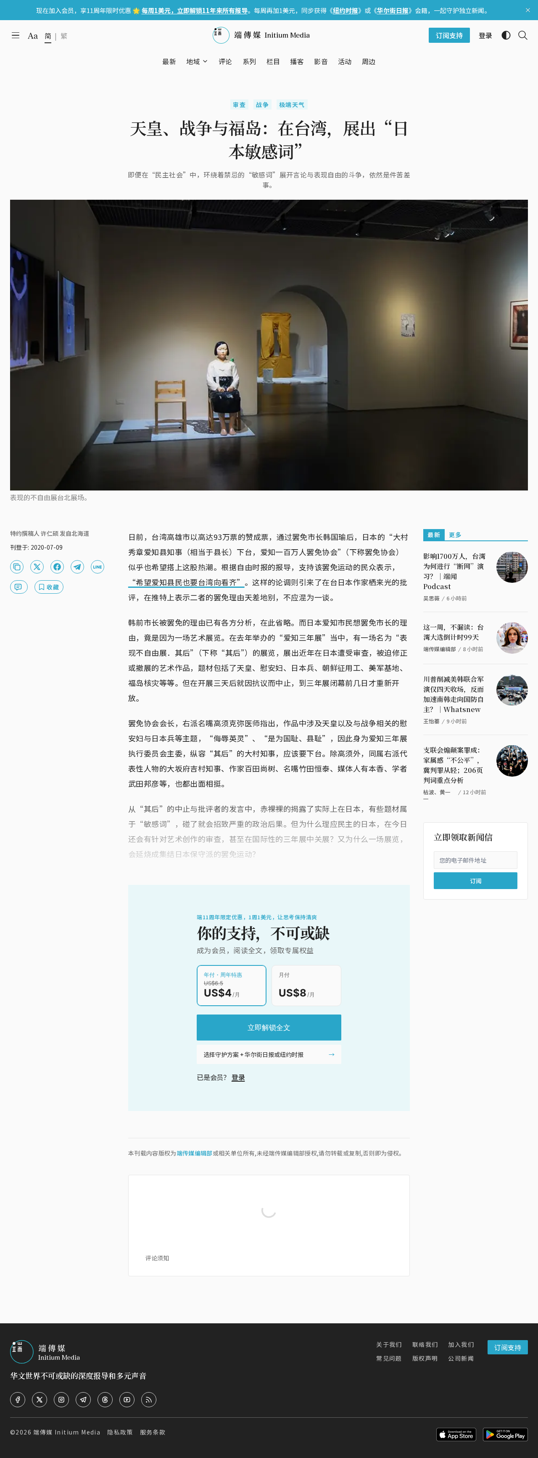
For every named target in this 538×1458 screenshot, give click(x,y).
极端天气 (292, 104)
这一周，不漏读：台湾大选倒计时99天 (453, 632)
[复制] (17, 567)
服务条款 (153, 1432)
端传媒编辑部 (195, 1153)
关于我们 (389, 1344)
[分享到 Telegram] (77, 567)
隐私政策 (120, 1432)
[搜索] (519, 35)
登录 (238, 1077)
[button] (193, 61)
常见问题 (389, 1358)
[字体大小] (33, 36)
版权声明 (425, 1358)
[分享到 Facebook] (57, 567)
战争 (262, 104)
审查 (239, 104)
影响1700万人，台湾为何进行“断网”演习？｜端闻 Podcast (454, 571)
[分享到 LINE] (97, 567)
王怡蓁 (431, 721)
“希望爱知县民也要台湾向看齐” (186, 581)
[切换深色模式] (502, 35)
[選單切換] (205, 61)
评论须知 (157, 1258)
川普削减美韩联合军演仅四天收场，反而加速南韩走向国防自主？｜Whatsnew (453, 694)
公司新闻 (461, 1358)
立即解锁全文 (269, 1027)
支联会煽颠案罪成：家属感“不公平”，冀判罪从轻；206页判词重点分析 (453, 765)
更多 (455, 534)
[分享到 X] (37, 567)
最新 (433, 534)
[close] (528, 10)
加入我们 (461, 1344)
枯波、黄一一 (437, 795)
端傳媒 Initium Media (66, 1432)
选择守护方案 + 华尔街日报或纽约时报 (253, 1054)
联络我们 (425, 1344)
